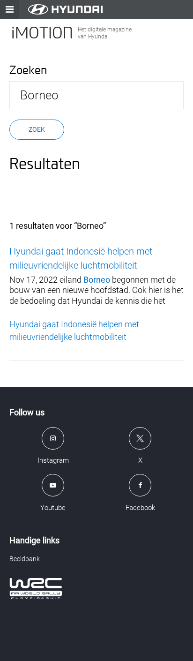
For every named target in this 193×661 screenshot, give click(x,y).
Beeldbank (24, 559)
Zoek (37, 129)
